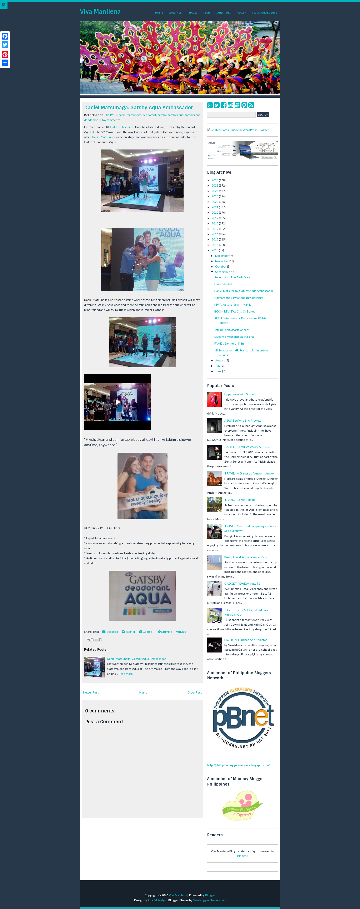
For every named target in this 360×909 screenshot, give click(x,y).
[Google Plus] (210, 105)
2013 (215, 250)
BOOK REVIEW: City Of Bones (234, 311)
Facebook (111, 631)
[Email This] (88, 640)
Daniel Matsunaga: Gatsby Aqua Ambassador (138, 107)
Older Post (195, 692)
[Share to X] (96, 640)
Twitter (130, 631)
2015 (215, 239)
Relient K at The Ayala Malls (232, 277)
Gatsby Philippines (122, 127)
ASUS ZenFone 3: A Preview (242, 420)
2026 (215, 180)
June (218, 371)
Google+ (148, 631)
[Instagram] (230, 105)
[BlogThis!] (92, 640)
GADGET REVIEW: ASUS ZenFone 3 (248, 447)
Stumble (166, 631)
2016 (215, 234)
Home (159, 12)
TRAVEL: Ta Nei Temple (239, 499)
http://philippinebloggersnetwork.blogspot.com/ (238, 765)
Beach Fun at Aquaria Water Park (245, 557)
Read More (126, 673)
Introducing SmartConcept (232, 329)
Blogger (242, 856)
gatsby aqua (175, 115)
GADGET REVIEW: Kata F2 (242, 583)
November (222, 261)
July (218, 365)
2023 (215, 196)
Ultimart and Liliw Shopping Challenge (238, 297)
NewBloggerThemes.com (209, 900)
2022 (215, 201)
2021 (215, 207)
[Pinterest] (244, 105)
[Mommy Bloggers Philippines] (242, 821)
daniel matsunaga (130, 115)
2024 (215, 191)
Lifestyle (175, 12)
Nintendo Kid (223, 284)
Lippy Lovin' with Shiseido (240, 394)
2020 (215, 212)
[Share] (5, 63)
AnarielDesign (157, 900)
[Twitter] (217, 105)
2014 (215, 245)
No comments (111, 120)
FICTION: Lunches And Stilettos (245, 639)
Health (241, 12)
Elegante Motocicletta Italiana (234, 336)
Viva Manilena (100, 12)
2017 (215, 228)
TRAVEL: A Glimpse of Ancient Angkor (249, 473)
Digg (183, 631)
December (222, 255)
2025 (215, 185)
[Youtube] (237, 105)
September (222, 272)
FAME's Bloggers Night (229, 343)
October (221, 266)
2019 (215, 218)
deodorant (149, 115)
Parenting (223, 12)
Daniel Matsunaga (103, 137)
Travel (192, 12)
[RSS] (251, 105)
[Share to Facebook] (100, 640)
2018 (215, 223)
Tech (206, 12)
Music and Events (264, 12)
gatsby (162, 115)
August (220, 360)
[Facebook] (223, 105)
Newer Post (91, 692)
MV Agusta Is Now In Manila (232, 304)
